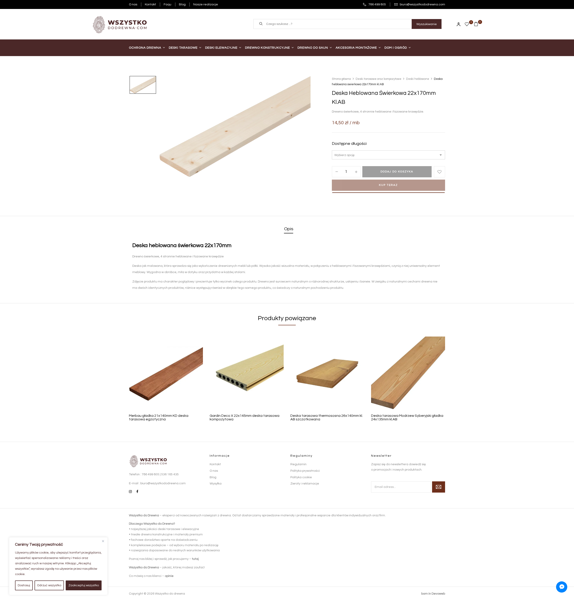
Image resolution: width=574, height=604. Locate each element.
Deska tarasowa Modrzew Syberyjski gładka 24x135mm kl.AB (407, 417)
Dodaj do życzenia (439, 171)
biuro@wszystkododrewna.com (422, 4)
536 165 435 (170, 474)
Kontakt (150, 4)
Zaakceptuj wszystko (83, 585)
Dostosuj (24, 585)
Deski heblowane (417, 78)
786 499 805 (377, 4)
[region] (58, 566)
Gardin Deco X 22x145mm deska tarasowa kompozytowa (244, 417)
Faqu (167, 4)
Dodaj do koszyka (396, 171)
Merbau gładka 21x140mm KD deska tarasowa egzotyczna (158, 417)
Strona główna (341, 78)
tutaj (195, 559)
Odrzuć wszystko (49, 585)
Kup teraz (388, 185)
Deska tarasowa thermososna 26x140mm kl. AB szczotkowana (326, 417)
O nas (133, 4)
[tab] (288, 229)
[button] (478, 24)
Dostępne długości (349, 143)
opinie (169, 576)
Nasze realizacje (205, 4)
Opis (288, 229)
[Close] (103, 541)
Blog (182, 4)
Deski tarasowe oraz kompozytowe (378, 78)
